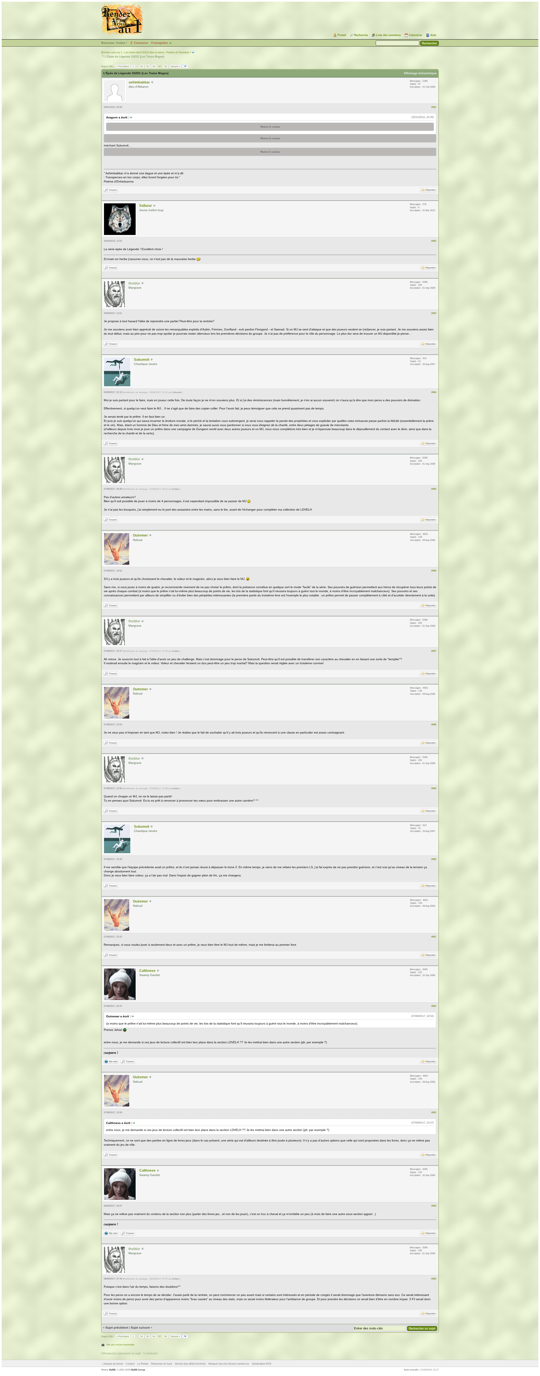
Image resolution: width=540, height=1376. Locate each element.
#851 (433, 936)
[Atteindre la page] (185, 66)
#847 (433, 651)
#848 (433, 724)
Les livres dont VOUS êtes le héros (144, 52)
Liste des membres (388, 35)
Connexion (141, 42)
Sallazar (145, 205)
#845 (433, 489)
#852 (433, 1006)
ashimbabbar (139, 82)
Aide (433, 35)
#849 (433, 788)
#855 (433, 1278)
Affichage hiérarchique (420, 73)
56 (154, 66)
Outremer (140, 535)
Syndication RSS (261, 1363)
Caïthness (147, 970)
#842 (433, 241)
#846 (433, 570)
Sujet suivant (140, 1327)
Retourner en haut (161, 1363)
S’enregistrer (159, 42)
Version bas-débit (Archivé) (190, 1363)
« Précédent (122, 66)
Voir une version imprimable (120, 1344)
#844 (433, 392)
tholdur (175, 489)
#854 (433, 1205)
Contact (130, 1363)
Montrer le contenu (270, 126)
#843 (433, 313)
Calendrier (415, 35)
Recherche (361, 35)
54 (141, 66)
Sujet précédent (116, 1327)
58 (165, 66)
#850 (433, 859)
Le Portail (142, 1363)
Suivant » (175, 66)
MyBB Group (138, 1369)
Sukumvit (141, 359)
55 (147, 66)
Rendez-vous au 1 (111, 52)
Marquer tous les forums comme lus (228, 1363)
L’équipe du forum (112, 1363)
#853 (433, 1112)
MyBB (112, 1369)
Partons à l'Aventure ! (178, 52)
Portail (342, 35)
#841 (433, 107)
